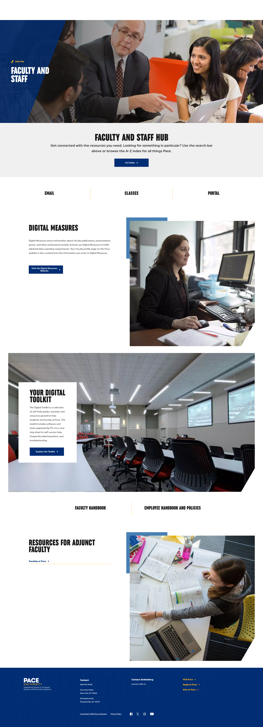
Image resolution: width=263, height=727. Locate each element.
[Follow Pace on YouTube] (152, 714)
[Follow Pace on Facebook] (131, 714)
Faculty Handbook (90, 508)
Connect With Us (139, 684)
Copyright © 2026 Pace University (93, 714)
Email (49, 193)
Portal (213, 193)
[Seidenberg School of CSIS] (44, 684)
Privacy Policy (116, 714)
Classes (131, 193)
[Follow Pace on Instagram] (144, 714)
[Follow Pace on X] (137, 714)
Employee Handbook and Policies (172, 508)
